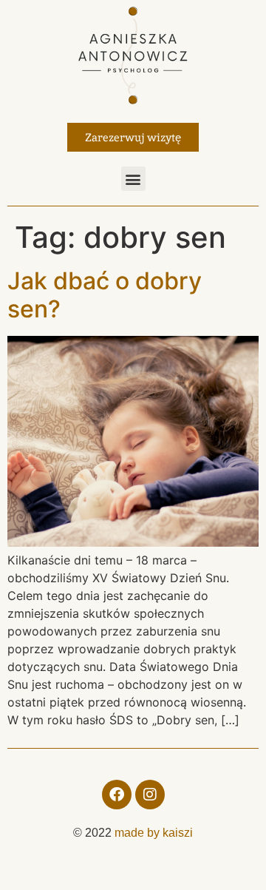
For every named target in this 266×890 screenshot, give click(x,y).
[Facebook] (117, 794)
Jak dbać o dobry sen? (104, 294)
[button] (133, 178)
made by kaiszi (154, 832)
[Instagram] (150, 794)
